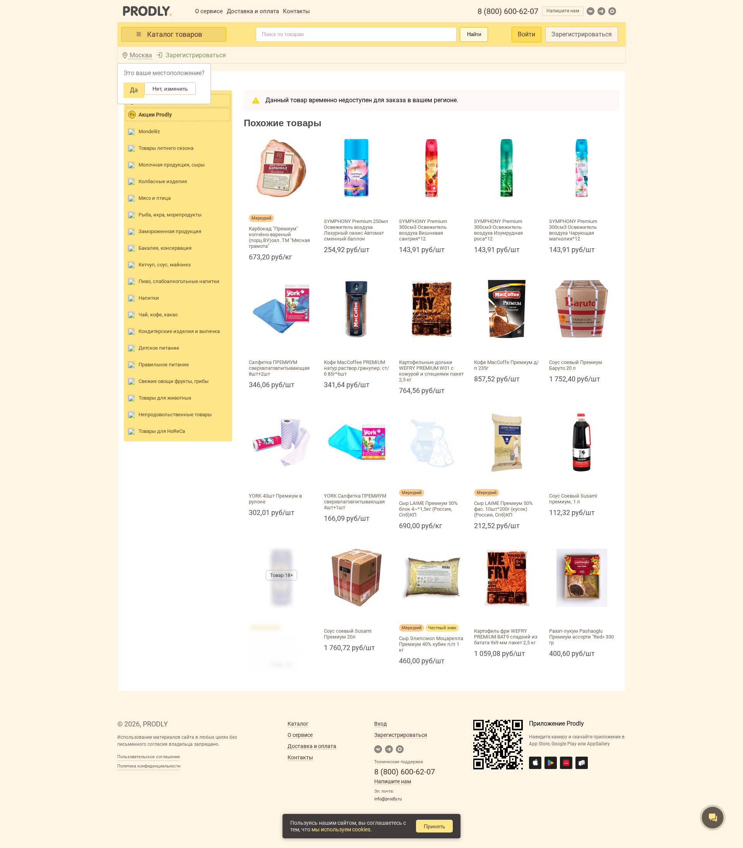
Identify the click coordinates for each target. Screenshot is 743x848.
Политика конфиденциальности (148, 766)
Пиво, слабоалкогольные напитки (179, 281)
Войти (526, 34)
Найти (474, 34)
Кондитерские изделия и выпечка (179, 331)
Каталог (298, 724)
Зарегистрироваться (581, 34)
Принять (434, 826)
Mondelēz (149, 131)
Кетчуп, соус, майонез (165, 265)
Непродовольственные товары (175, 414)
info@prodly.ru (388, 799)
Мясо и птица (155, 198)
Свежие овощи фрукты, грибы (174, 381)
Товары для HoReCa (162, 431)
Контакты (296, 11)
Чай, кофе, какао (158, 315)
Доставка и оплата (253, 11)
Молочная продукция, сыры (172, 165)
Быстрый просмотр (281, 206)
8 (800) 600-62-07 (508, 11)
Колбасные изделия (163, 181)
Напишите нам (562, 11)
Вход (380, 724)
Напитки (149, 298)
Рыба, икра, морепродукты (170, 215)
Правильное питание (164, 364)
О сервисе (209, 11)
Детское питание (159, 348)
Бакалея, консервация (165, 248)
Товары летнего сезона (166, 148)
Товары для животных (165, 398)
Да (134, 90)
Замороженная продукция (170, 231)
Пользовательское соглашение (148, 756)
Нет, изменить (170, 89)
